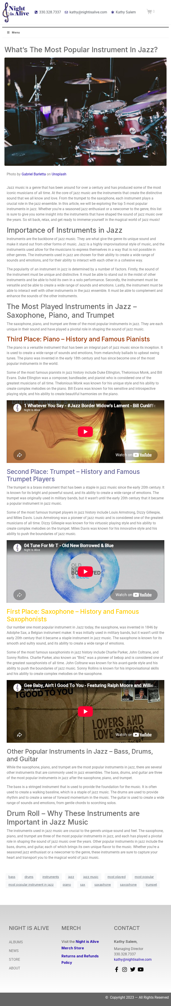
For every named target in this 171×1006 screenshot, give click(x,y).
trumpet (151, 884)
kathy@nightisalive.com (133, 959)
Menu (16, 32)
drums (28, 877)
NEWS (14, 951)
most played (117, 877)
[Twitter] (132, 969)
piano (67, 884)
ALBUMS (16, 942)
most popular (144, 877)
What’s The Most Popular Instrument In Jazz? (81, 49)
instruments (51, 877)
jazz (71, 877)
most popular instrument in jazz (31, 884)
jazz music (90, 877)
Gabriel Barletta (34, 174)
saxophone (128, 884)
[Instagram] (124, 969)
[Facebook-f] (116, 969)
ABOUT (14, 968)
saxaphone (102, 884)
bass (11, 877)
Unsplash (59, 174)
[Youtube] (140, 969)
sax (82, 884)
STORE (14, 959)
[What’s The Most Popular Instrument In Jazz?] (85, 111)
